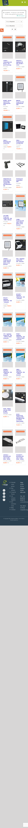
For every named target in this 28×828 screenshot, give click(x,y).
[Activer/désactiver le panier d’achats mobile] (22, 2)
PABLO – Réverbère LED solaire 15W (7, 142)
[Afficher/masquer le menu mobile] (25, 2)
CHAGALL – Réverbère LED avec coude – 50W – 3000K (7, 457)
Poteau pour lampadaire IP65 (19, 180)
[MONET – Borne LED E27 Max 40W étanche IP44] (7, 86)
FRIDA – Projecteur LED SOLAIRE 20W (20, 142)
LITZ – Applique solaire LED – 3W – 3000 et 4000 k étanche (7, 336)
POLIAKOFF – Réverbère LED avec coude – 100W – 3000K (20, 457)
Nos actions (13, 489)
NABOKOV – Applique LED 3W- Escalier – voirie (20, 63)
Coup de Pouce (13, 493)
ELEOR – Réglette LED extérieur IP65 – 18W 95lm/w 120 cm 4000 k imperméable (20, 418)
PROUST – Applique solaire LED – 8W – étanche (7, 300)
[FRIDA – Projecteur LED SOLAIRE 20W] (20, 126)
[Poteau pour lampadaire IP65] (20, 165)
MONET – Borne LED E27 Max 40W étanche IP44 (7, 102)
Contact (13, 509)
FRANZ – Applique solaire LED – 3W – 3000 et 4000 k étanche (20, 336)
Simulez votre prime (13, 484)
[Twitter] (4, 493)
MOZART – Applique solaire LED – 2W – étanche (20, 296)
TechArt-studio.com (14, 520)
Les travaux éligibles (13, 498)
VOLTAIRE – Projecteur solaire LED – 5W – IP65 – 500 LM (7, 218)
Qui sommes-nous (13, 503)
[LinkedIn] (4, 496)
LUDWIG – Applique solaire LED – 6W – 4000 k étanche (7, 372)
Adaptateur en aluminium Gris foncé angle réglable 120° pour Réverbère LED (7, 182)
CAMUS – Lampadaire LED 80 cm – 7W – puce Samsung (7, 63)
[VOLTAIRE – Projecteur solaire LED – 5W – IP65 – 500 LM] (7, 204)
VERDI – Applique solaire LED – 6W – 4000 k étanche (20, 372)
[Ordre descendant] (21, 21)
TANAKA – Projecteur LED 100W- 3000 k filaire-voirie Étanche (7, 261)
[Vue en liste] (15, 29)
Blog (12, 507)
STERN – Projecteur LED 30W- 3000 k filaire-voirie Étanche (20, 222)
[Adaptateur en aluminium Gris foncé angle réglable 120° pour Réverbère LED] (7, 165)
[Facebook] (4, 490)
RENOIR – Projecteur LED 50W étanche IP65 (20, 102)
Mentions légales (14, 518)
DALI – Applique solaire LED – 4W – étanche (20, 260)
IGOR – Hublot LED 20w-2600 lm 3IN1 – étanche (7, 411)
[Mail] (4, 500)
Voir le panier (21, 15)
